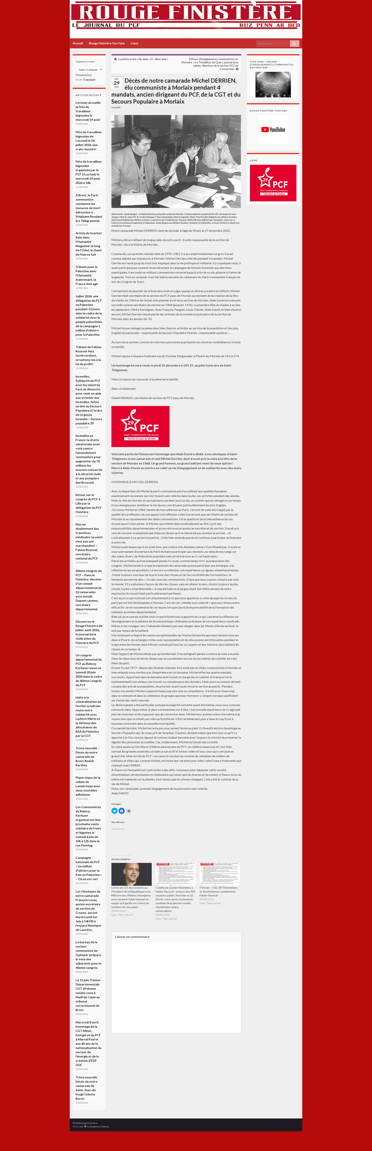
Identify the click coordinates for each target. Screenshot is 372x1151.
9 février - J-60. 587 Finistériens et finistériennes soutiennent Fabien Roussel (219, 891)
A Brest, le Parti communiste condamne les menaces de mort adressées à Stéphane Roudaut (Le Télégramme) (89, 207)
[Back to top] (363, 1142)
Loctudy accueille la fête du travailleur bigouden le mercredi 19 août (88, 111)
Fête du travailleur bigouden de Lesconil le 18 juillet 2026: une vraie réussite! (89, 140)
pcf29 (117, 107)
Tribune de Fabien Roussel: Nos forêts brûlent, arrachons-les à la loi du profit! (88, 355)
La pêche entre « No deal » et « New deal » (143, 59)
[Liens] (273, 183)
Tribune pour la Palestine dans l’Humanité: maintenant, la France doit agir (87, 275)
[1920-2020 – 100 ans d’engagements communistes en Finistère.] (273, 84)
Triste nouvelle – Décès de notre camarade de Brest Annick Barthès (87, 756)
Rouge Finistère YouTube (107, 43)
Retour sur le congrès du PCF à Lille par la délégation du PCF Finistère (89, 503)
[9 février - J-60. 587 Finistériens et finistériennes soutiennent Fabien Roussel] (220, 874)
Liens (134, 43)
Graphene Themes (99, 1126)
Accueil (78, 43)
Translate (89, 79)
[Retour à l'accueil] (186, 19)
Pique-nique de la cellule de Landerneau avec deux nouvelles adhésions (88, 786)
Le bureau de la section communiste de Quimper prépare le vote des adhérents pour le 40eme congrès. (88, 954)
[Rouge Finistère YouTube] (273, 129)
